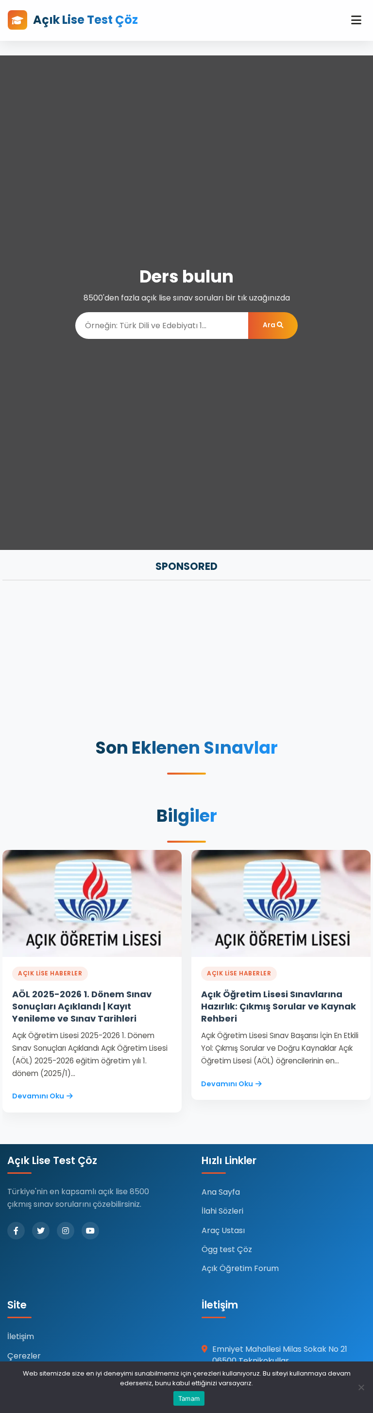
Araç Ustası (223, 1230)
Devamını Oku (38, 1096)
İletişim (20, 1336)
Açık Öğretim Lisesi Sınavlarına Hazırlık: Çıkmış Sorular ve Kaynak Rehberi (278, 1006)
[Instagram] (65, 1230)
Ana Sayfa (221, 1192)
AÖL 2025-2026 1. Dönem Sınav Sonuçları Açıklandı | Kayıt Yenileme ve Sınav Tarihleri (82, 1006)
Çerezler (24, 1355)
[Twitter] (41, 1230)
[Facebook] (16, 1230)
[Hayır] (361, 1387)
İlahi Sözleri (222, 1211)
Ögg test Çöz (227, 1249)
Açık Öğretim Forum (240, 1268)
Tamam (189, 1398)
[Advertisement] (186, 660)
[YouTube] (90, 1230)
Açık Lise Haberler (50, 973)
